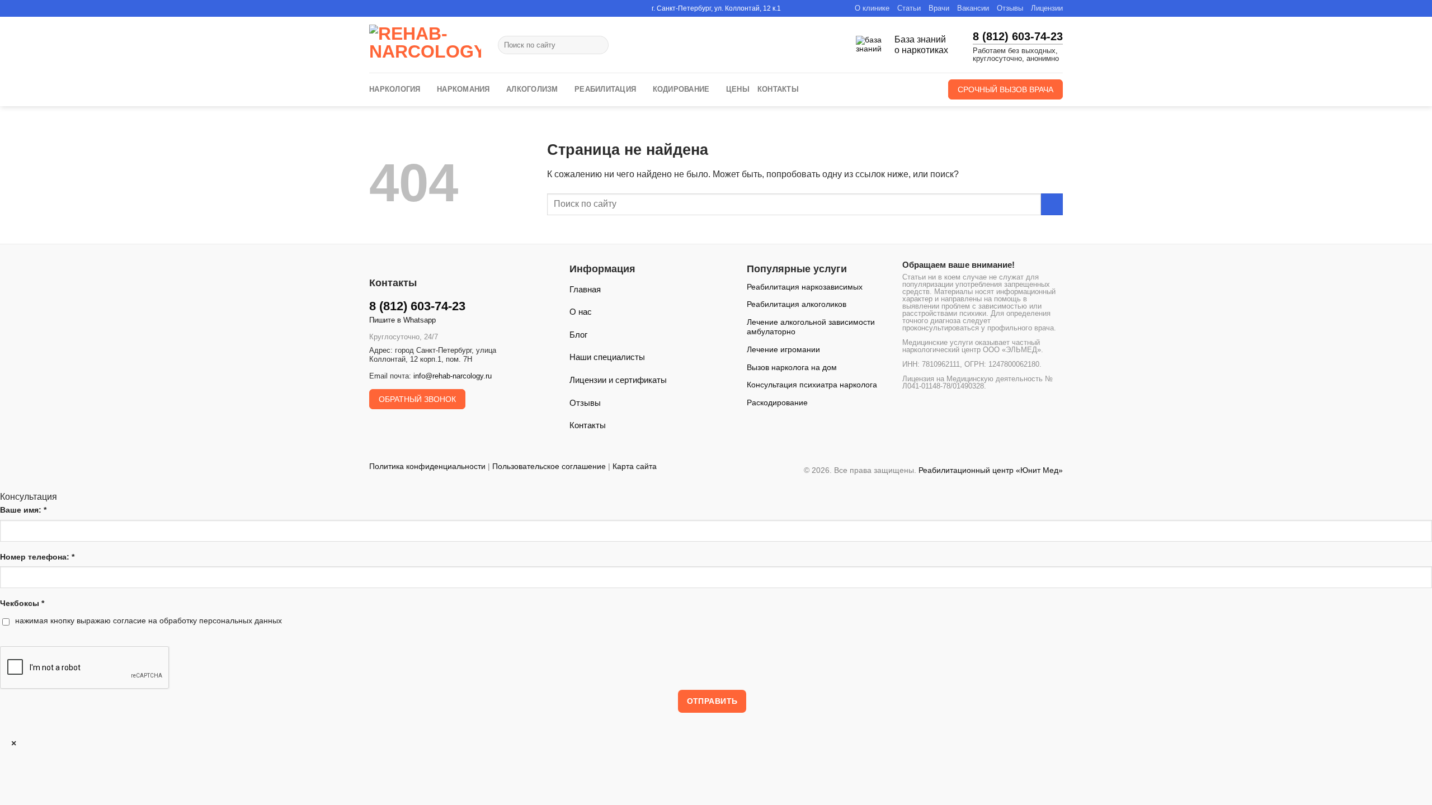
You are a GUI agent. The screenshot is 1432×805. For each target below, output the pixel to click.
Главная (585, 289)
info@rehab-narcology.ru (452, 376)
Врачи (939, 8)
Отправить (712, 701)
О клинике (872, 8)
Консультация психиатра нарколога (812, 384)
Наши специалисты (607, 357)
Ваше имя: (23, 509)
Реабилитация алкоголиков (796, 304)
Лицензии (1047, 8)
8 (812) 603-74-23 (1018, 36)
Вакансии (973, 8)
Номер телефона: (37, 556)
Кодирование (681, 89)
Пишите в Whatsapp (402, 320)
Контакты (778, 89)
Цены (738, 89)
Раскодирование (777, 402)
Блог (578, 334)
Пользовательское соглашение (549, 466)
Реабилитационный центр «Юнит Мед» (990, 470)
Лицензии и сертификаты (618, 380)
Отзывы (1010, 8)
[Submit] (597, 45)
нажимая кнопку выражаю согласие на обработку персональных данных (148, 620)
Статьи (909, 8)
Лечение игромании (783, 349)
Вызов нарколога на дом (792, 367)
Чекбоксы (22, 603)
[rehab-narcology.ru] (425, 45)
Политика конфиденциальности (427, 466)
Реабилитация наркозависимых (805, 286)
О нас (580, 311)
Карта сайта (635, 466)
